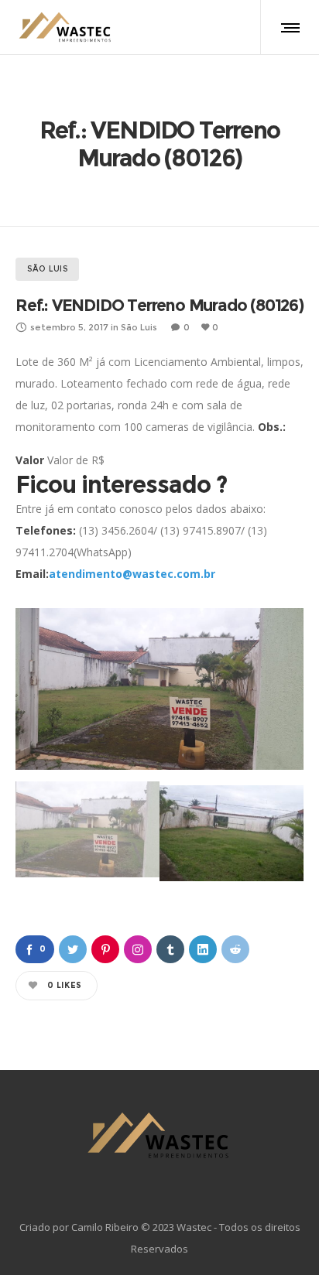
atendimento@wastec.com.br (132, 573)
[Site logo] (65, 27)
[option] (159, 689)
